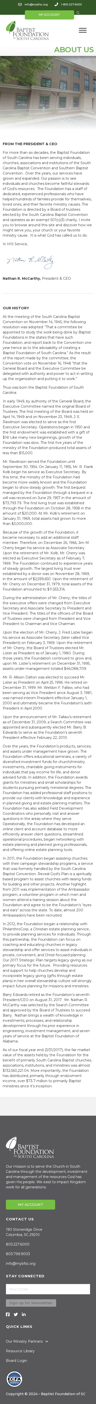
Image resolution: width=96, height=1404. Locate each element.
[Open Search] (78, 13)
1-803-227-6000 (71, 4)
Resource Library (20, 1351)
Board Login (16, 1360)
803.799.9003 (18, 1254)
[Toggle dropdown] (46, 1341)
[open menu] (82, 30)
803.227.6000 (18, 1244)
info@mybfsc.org (36, 4)
